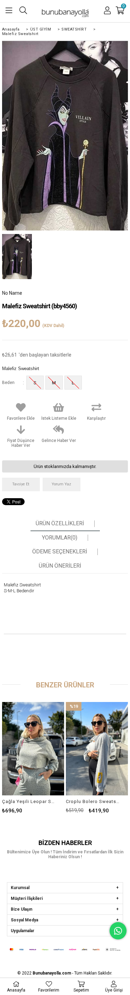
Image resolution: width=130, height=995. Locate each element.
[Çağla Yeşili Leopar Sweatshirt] (33, 748)
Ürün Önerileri (60, 566)
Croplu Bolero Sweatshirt (92, 801)
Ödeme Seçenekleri (59, 552)
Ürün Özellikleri (60, 523)
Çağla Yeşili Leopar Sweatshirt (28, 801)
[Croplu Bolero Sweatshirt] (97, 748)
